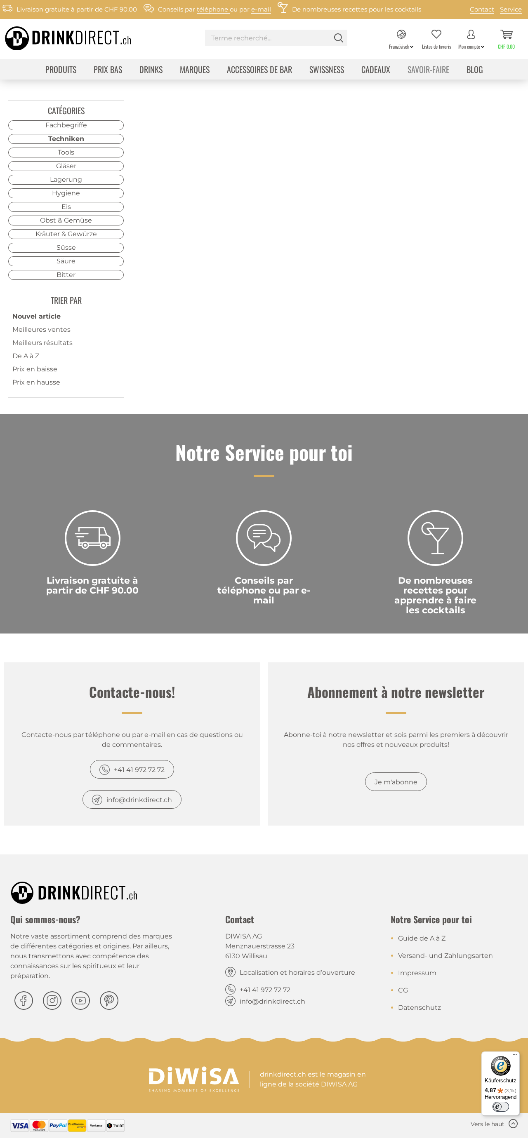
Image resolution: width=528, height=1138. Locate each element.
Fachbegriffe (66, 125)
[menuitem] (276, 39)
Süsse (66, 247)
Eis (66, 207)
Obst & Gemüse (66, 220)
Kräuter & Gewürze (66, 234)
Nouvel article (36, 316)
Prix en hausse (36, 382)
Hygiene (66, 193)
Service (511, 9)
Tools (66, 152)
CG (403, 990)
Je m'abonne (396, 782)
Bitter (66, 275)
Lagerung (66, 179)
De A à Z (25, 356)
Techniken (66, 139)
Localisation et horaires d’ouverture (297, 972)
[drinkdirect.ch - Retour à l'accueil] (57, 36)
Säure (66, 261)
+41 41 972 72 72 (139, 770)
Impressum (417, 973)
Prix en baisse (34, 369)
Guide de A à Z (422, 938)
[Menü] (515, 1056)
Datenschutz (419, 1007)
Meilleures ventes (41, 329)
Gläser (66, 166)
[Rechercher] (338, 38)
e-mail (261, 9)
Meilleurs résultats (42, 343)
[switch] (501, 1107)
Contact (482, 9)
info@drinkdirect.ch (139, 800)
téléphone (213, 9)
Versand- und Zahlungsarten (445, 956)
